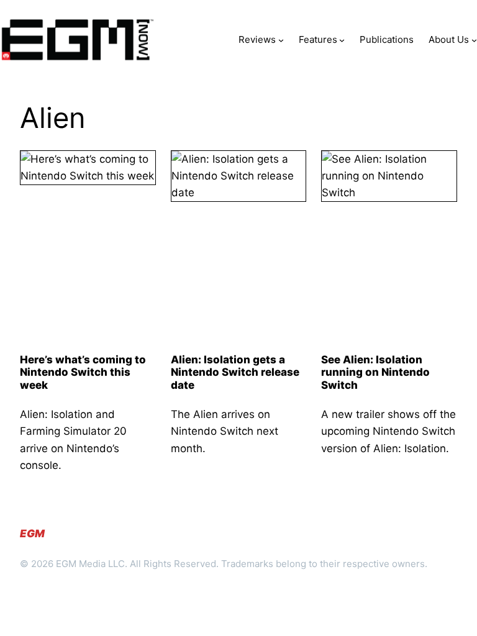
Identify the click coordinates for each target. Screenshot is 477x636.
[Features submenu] (342, 39)
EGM (32, 533)
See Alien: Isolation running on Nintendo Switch (375, 372)
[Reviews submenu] (281, 39)
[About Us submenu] (474, 39)
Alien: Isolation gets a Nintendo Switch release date (235, 372)
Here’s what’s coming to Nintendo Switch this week (83, 372)
